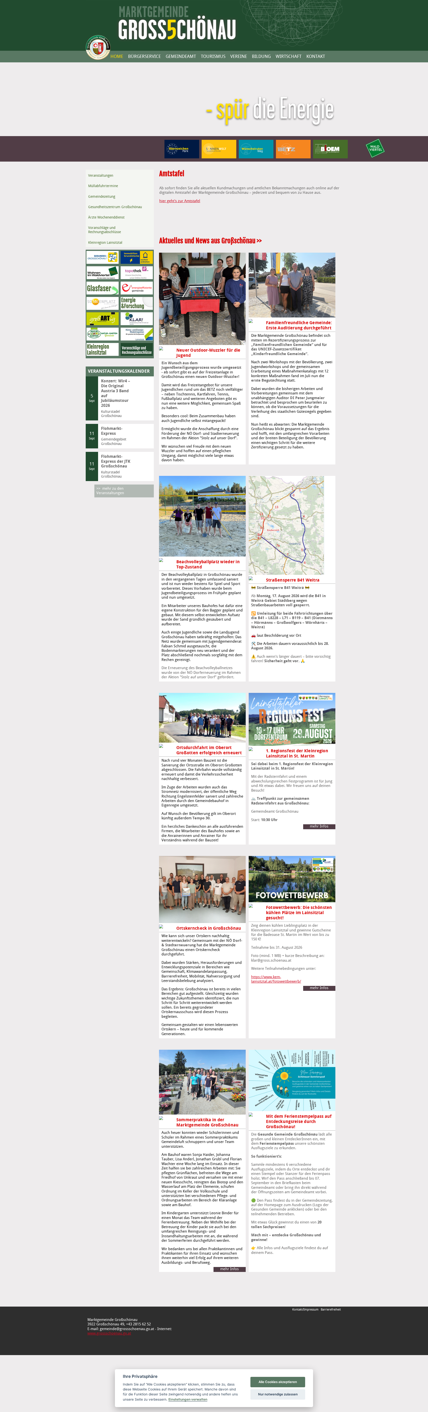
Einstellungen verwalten (187, 1399)
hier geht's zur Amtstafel (179, 201)
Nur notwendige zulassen (278, 1394)
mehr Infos (319, 826)
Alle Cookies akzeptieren (278, 1382)
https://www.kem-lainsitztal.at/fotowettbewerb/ (267, 977)
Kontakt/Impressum (305, 1309)
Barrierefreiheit (331, 1309)
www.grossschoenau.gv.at (109, 1334)
